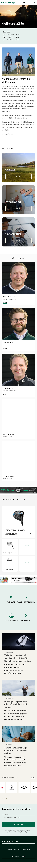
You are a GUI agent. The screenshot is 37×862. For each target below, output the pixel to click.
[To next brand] (6, 798)
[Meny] (34, 2)
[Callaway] (24, 787)
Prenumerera (18, 824)
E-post (5, 814)
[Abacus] (11, 787)
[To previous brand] (3, 798)
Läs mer (5, 302)
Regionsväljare (18, 856)
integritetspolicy (22, 832)
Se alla (33, 777)
